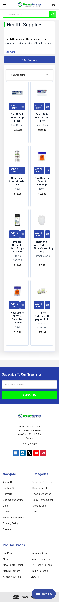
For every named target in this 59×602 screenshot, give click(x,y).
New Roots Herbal (13, 564)
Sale (34, 511)
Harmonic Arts (39, 552)
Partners (7, 493)
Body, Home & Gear (42, 499)
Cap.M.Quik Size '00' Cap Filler (42, 117)
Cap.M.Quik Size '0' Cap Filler (17, 117)
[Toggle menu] (4, 4)
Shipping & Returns (13, 517)
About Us (8, 481)
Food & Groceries (41, 493)
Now (5, 558)
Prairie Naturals (39, 570)
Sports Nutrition (41, 487)
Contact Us (9, 487)
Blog (5, 505)
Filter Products (29, 59)
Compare (22, 106)
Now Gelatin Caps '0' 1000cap (42, 181)
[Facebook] (16, 453)
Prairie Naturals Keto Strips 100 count (17, 246)
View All (35, 576)
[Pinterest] (43, 453)
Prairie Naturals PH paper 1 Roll (42, 316)
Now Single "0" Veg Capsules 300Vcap (17, 317)
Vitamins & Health (42, 481)
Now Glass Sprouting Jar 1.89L (17, 181)
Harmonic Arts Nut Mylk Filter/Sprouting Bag (43, 246)
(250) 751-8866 (29, 444)
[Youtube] (36, 453)
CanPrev (7, 552)
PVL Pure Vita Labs (41, 564)
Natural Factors (11, 570)
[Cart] (54, 4)
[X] (29, 453)
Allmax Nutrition (12, 576)
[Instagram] (23, 453)
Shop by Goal (39, 505)
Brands (7, 511)
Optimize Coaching (13, 499)
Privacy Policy (10, 523)
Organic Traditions (41, 558)
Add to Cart (14, 106)
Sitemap (7, 529)
